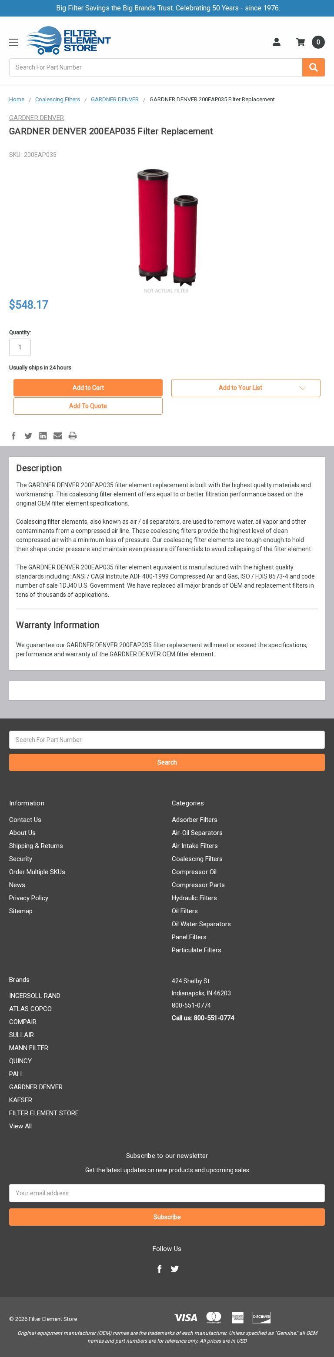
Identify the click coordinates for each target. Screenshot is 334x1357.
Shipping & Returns (36, 846)
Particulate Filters (196, 950)
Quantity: (20, 332)
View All (20, 1126)
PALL (16, 1074)
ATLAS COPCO (30, 1009)
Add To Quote (88, 405)
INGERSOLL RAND (34, 996)
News (17, 885)
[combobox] (167, 67)
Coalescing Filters (197, 859)
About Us (22, 833)
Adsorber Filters (194, 820)
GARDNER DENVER (36, 1087)
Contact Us (25, 820)
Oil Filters (185, 911)
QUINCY (20, 1061)
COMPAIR (23, 1022)
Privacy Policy (28, 898)
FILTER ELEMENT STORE (44, 1113)
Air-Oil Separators (197, 833)
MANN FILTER (28, 1048)
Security (20, 859)
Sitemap (21, 911)
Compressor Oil (194, 872)
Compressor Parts (198, 885)
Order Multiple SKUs (37, 872)
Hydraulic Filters (194, 898)
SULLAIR (21, 1035)
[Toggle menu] (13, 42)
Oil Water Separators (201, 924)
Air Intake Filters (195, 846)
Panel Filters (189, 937)
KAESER (20, 1100)
